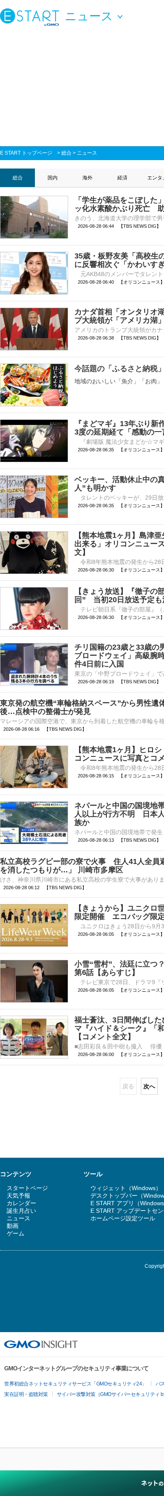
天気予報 (18, 1195)
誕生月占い (21, 1210)
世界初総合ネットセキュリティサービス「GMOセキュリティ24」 (75, 1384)
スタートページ (27, 1188)
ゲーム (15, 1233)
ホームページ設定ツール (122, 1218)
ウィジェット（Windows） (125, 1188)
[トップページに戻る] (31, 16)
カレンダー (21, 1203)
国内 (53, 178)
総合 (66, 153)
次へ (149, 1086)
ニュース (87, 153)
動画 (13, 1225)
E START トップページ (26, 153)
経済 (122, 178)
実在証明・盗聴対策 (26, 1394)
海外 (87, 178)
